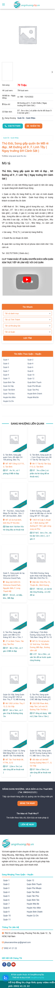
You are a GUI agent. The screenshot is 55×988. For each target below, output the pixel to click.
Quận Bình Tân (9, 382)
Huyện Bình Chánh (35, 394)
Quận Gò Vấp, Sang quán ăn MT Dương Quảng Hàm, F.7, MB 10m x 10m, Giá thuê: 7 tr (41, 754)
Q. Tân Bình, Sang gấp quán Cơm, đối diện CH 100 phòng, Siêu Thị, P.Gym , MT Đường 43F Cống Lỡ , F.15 (12, 460)
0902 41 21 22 (10, 948)
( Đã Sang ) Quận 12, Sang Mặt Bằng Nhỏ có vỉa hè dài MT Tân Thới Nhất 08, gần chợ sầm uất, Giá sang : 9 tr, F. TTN (14, 756)
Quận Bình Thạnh (34, 382)
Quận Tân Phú (33, 390)
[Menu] (3, 4)
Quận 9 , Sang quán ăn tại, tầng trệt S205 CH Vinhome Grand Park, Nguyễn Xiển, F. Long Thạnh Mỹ (14, 578)
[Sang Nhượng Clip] (27, 4)
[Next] (52, 72)
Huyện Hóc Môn (9, 397)
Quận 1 (6, 360)
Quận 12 (31, 379)
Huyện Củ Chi (8, 401)
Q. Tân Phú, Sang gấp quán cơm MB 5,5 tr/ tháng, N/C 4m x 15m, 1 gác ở (13, 636)
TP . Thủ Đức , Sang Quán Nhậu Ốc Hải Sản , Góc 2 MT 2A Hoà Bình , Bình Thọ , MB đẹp (13, 514)
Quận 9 (6, 375)
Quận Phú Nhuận (34, 386)
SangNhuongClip (37, 977)
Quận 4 (30, 364)
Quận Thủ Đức (9, 394)
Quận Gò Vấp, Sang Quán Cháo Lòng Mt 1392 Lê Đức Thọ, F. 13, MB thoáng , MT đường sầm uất (14, 698)
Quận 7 (6, 371)
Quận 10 (31, 375)
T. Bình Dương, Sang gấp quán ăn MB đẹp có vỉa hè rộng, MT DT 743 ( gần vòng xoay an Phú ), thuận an (41, 516)
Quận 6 (30, 367)
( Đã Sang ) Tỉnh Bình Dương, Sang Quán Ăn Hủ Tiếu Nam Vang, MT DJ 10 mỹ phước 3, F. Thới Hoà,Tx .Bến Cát (41, 637)
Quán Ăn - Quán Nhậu (26, 118)
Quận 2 (30, 360)
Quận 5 (6, 367)
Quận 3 (6, 364)
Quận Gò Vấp (8, 386)
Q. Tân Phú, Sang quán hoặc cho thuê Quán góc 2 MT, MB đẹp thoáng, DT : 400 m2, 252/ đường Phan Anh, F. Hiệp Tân (41, 699)
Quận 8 (30, 371)
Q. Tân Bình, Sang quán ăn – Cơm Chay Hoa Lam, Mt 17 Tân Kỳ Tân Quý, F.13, (41, 457)
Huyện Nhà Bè (33, 397)
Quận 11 (6, 379)
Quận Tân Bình (9, 390)
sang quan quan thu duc (17, 156)
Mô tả (6, 163)
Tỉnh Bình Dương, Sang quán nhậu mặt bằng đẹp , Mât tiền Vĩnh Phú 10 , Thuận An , (41, 577)
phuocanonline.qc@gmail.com (17, 942)
